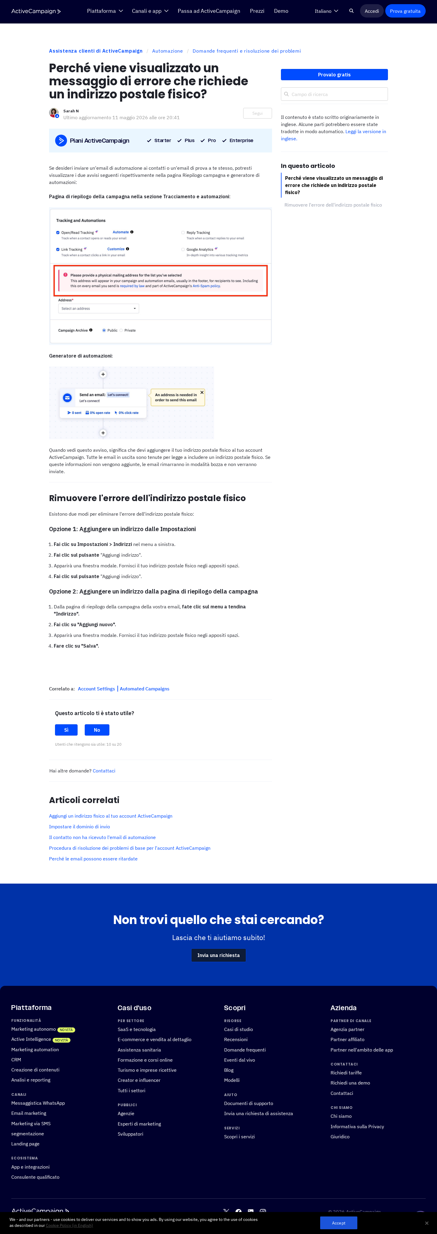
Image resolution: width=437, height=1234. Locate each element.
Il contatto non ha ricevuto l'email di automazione (102, 837)
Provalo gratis (334, 75)
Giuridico (340, 1136)
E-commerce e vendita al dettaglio (154, 1039)
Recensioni (236, 1039)
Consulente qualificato (35, 1177)
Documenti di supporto (248, 1103)
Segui (257, 113)
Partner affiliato (347, 1039)
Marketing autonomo (33, 1029)
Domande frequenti (245, 1049)
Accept (338, 1223)
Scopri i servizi (239, 1136)
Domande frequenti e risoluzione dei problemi (247, 51)
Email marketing (28, 1113)
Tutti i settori (131, 1090)
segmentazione (27, 1133)
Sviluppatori (130, 1134)
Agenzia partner (347, 1029)
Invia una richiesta (218, 955)
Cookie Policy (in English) (69, 1225)
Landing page (25, 1143)
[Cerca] (351, 10)
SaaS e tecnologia (137, 1029)
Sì (66, 730)
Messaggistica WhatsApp (38, 1103)
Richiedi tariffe (346, 1072)
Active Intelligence (31, 1039)
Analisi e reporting (30, 1080)
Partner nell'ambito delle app (362, 1049)
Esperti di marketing (139, 1123)
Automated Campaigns (144, 689)
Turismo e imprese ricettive (147, 1070)
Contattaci (104, 771)
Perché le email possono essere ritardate (93, 859)
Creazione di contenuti (35, 1069)
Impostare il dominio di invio (79, 827)
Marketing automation (35, 1049)
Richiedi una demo (350, 1083)
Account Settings (97, 689)
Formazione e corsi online (145, 1060)
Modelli (232, 1080)
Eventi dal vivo (239, 1060)
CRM (16, 1059)
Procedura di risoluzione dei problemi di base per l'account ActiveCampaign (129, 848)
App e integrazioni (30, 1167)
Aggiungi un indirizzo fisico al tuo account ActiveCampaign (110, 816)
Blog (228, 1070)
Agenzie (126, 1113)
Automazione (167, 51)
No (97, 730)
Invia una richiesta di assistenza (258, 1113)
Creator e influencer (139, 1080)
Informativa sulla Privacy (357, 1126)
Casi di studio (238, 1029)
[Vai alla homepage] (36, 11)
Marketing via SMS (31, 1123)
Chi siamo (341, 1116)
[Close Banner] (427, 1223)
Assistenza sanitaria (139, 1049)
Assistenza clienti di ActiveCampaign (96, 51)
